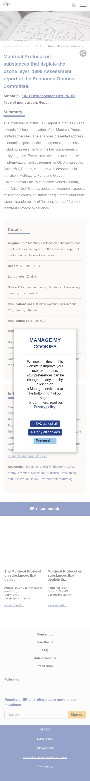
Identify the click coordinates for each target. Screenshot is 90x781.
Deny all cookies (46, 432)
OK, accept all (46, 424)
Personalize (45, 441)
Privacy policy (44, 407)
